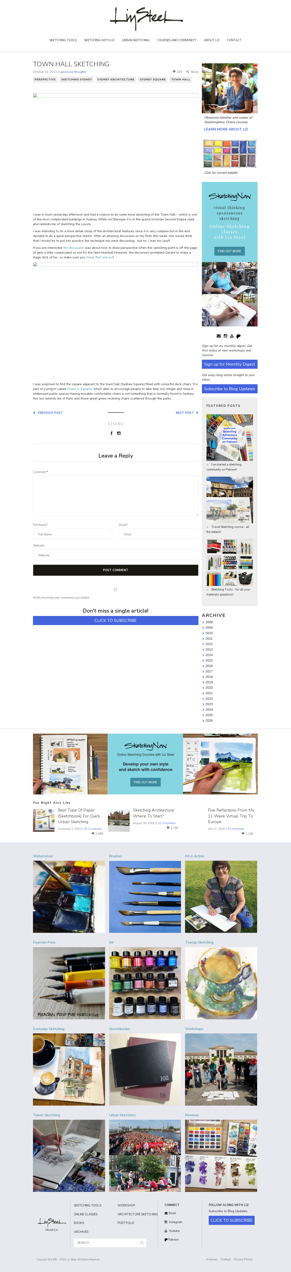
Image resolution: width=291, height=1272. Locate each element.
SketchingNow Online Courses (226, 122)
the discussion (73, 248)
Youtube (174, 1231)
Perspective (45, 79)
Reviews (192, 1115)
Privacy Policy (243, 1259)
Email (172, 1213)
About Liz (211, 40)
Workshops (194, 1028)
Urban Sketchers (122, 1115)
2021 (209, 693)
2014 (209, 655)
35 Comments (93, 829)
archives (81, 1232)
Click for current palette (220, 172)
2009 (209, 627)
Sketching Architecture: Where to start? (154, 813)
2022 (209, 698)
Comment (40, 472)
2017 (209, 671)
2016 (209, 666)
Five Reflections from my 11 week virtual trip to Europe (231, 815)
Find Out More (229, 251)
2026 (209, 720)
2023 (209, 704)
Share (194, 72)
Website (38, 546)
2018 (209, 677)
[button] (142, 1243)
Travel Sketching (46, 1115)
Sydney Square (153, 79)
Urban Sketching (136, 40)
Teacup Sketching (199, 942)
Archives (212, 1259)
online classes (86, 1214)
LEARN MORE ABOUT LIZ (226, 129)
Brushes (115, 856)
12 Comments (167, 823)
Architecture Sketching (136, 1214)
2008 (209, 622)
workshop (126, 1205)
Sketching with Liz (99, 40)
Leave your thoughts (72, 72)
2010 (209, 633)
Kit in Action (194, 856)
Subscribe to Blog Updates (229, 389)
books (79, 1223)
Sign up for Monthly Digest (229, 364)
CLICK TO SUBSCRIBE (116, 620)
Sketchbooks (119, 1028)
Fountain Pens (44, 942)
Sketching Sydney (76, 79)
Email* (123, 525)
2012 (209, 644)
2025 (209, 715)
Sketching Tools (63, 40)
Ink (111, 942)
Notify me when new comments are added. (61, 598)
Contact (234, 40)
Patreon (173, 1240)
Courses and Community (176, 40)
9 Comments (236, 829)
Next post (186, 413)
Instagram (175, 1222)
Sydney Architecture (115, 79)
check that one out (99, 257)
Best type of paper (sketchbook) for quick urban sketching (79, 815)
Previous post (49, 413)
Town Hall (180, 79)
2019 (209, 682)
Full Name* (40, 525)
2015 (209, 660)
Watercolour (43, 856)
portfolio (126, 1223)
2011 (209, 638)
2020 (209, 687)
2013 (209, 649)
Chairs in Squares (80, 389)
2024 (209, 709)
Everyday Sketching (48, 1028)
